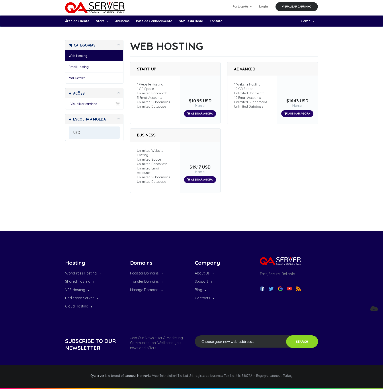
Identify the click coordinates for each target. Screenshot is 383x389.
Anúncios (122, 21)
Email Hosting (79, 67)
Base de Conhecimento (154, 21)
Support (202, 281)
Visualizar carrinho (296, 6)
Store (101, 21)
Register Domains (145, 273)
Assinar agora (201, 113)
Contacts (203, 298)
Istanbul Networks (138, 376)
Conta (306, 21)
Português (241, 6)
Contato (216, 21)
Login (263, 6)
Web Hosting (78, 56)
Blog (199, 290)
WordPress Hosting (81, 273)
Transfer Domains (145, 281)
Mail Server (77, 78)
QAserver (97, 376)
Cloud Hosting (77, 306)
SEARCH (302, 342)
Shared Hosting (78, 281)
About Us (203, 273)
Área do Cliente (77, 21)
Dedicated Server (80, 298)
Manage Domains (145, 290)
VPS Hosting (75, 290)
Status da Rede (191, 21)
